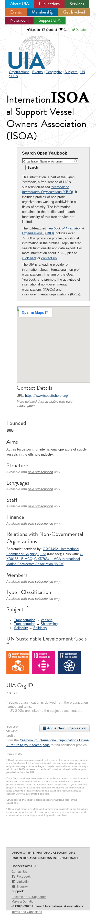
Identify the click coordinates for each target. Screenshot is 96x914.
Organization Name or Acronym (42, 161)
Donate (80, 30)
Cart (66, 30)
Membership (42, 12)
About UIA (19, 4)
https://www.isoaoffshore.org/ (46, 396)
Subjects (71, 72)
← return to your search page (28, 745)
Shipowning (49, 624)
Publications (49, 4)
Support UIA (49, 20)
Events (16, 12)
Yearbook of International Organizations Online (54, 740)
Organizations (19, 72)
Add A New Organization (66, 728)
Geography (54, 72)
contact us (49, 258)
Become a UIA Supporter (29, 897)
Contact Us (19, 872)
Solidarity (21, 628)
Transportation (24, 620)
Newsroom (19, 20)
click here (29, 258)
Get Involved (74, 12)
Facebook (23, 876)
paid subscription (40, 472)
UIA (25, 49)
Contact (51, 30)
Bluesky (22, 887)
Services (77, 4)
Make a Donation (23, 901)
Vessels (46, 620)
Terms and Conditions (27, 912)
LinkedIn (23, 881)
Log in (35, 30)
